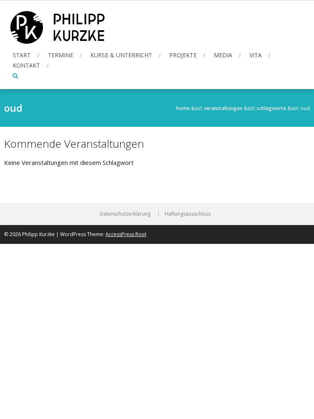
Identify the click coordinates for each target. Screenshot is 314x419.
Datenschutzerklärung (125, 214)
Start (22, 55)
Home (183, 108)
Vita (255, 55)
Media (223, 55)
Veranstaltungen (223, 108)
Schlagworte (271, 108)
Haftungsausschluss (188, 214)
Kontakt (26, 65)
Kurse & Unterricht (121, 55)
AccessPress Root (125, 234)
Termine (60, 55)
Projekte (183, 55)
